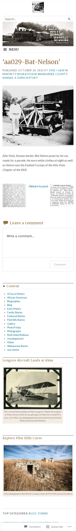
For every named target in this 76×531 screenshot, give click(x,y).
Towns (42, 513)
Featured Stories (16, 316)
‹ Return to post (38, 186)
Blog (9, 305)
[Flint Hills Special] (38, 34)
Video (10, 342)
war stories (13, 349)
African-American (17, 297)
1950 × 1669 (57, 70)
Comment (60, 264)
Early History (14, 308)
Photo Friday (14, 327)
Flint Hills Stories (16, 319)
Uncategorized (15, 338)
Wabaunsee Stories (17, 346)
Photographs (14, 331)
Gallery (11, 323)
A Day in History (16, 293)
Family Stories (14, 312)
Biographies (13, 301)
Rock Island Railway (18, 334)
